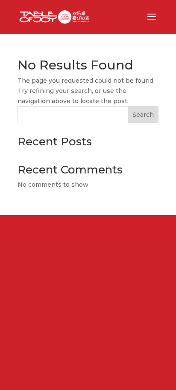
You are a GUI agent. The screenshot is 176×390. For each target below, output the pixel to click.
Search (143, 114)
